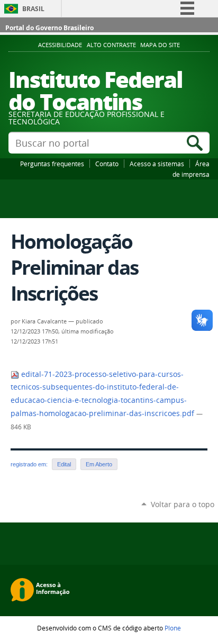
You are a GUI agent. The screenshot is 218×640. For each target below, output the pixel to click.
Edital (64, 464)
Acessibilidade (60, 45)
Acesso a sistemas (157, 163)
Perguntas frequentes (52, 163)
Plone (173, 628)
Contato (107, 163)
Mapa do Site (160, 45)
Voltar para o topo (182, 504)
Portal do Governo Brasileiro (49, 27)
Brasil (33, 8)
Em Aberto (99, 464)
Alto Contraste (111, 45)
